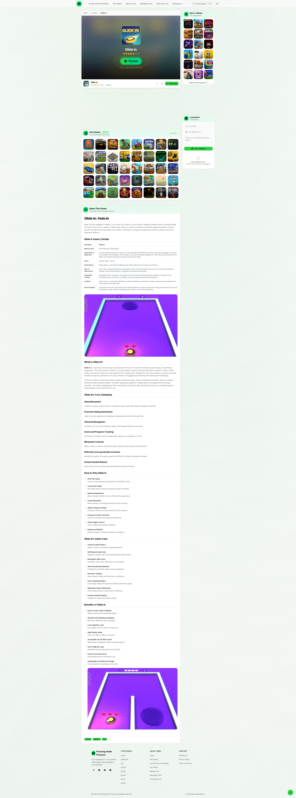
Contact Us (183, 755)
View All (173, 133)
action (123, 755)
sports (123, 783)
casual (94, 13)
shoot (123, 779)
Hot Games (154, 759)
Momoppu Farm (146, 4)
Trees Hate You (162, 4)
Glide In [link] (104, 13)
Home (85, 13)
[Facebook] (99, 770)
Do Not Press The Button (99, 4)
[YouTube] (110, 770)
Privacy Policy (184, 759)
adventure (124, 759)
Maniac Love (131, 4)
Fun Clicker (117, 4)
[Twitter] (94, 770)
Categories (176, 4)
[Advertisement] (148, 107)
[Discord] (105, 770)
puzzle (123, 775)
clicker (123, 771)
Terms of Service (185, 763)
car (122, 763)
